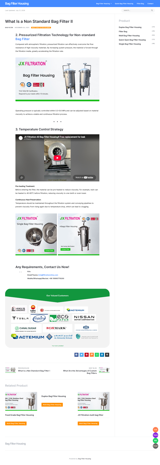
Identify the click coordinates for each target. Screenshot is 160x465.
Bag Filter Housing (17, 3)
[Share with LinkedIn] (102, 355)
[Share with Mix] (92, 355)
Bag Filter (9, 27)
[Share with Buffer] (107, 355)
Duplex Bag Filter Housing (53, 396)
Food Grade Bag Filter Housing (19, 415)
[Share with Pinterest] (87, 355)
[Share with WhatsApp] (97, 355)
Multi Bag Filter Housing (41, 27)
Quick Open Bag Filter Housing (132, 40)
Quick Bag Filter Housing (124, 3)
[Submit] (152, 10)
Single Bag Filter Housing (130, 44)
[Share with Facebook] (76, 355)
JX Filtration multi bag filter (90, 415)
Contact (150, 3)
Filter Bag (140, 3)
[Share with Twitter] (82, 355)
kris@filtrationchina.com (48, 275)
